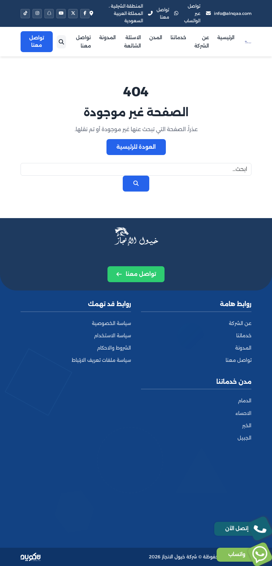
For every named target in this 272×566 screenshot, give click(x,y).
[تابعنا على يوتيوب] (61, 13)
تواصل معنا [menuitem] (83, 41)
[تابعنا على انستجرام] (37, 13)
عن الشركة (240, 323)
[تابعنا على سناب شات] (49, 13)
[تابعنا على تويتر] (73, 13)
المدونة (243, 348)
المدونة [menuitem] (107, 37)
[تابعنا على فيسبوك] (85, 13)
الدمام (244, 401)
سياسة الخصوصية (111, 323)
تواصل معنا (238, 360)
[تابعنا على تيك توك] (25, 13)
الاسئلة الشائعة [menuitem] (132, 41)
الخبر (246, 426)
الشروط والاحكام (114, 348)
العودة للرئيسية (136, 147)
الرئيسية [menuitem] (226, 37)
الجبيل (244, 438)
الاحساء (243, 413)
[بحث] (61, 41)
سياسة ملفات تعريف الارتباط (101, 360)
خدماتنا (243, 336)
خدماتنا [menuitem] (178, 37)
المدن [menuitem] (155, 37)
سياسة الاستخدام (112, 336)
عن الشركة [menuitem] (201, 41)
